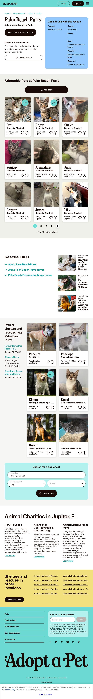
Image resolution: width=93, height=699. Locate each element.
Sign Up (78, 4)
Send (81, 619)
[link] (20, 32)
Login (63, 4)
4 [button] (51, 226)
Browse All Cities (14, 600)
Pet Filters (48, 90)
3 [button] (46, 226)
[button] (57, 226)
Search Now (48, 493)
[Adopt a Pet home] (10, 3)
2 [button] (41, 226)
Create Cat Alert (25, 58)
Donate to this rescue (76, 64)
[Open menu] (87, 3)
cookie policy (10, 690)
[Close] (89, 687)
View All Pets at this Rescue (20, 32)
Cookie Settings (46, 682)
